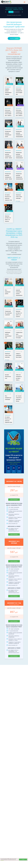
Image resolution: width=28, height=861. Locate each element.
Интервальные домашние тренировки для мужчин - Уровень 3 (8, 177)
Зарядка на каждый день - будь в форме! (18, 355)
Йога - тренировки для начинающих (8, 397)
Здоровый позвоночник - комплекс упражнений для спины (19, 293)
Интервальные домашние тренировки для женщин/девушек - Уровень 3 (19, 177)
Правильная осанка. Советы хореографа (19, 196)
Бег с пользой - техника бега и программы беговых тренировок (19, 399)
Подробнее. (2, 860)
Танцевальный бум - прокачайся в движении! (8, 313)
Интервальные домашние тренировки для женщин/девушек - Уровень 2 (19, 156)
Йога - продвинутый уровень (7, 291)
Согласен (23, 859)
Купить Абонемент (14, 499)
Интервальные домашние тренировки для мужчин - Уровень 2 (8, 156)
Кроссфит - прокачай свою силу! (8, 376)
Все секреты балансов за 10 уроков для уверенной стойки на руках (8, 198)
